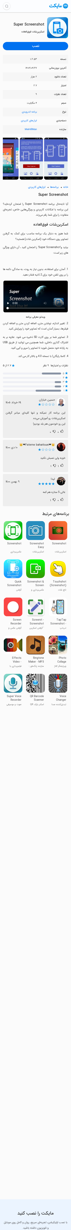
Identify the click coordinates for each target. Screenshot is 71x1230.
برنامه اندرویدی (29, 112)
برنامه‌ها (54, 187)
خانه (65, 187)
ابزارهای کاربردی (29, 121)
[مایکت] (58, 8)
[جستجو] (6, 6)
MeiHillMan (31, 129)
